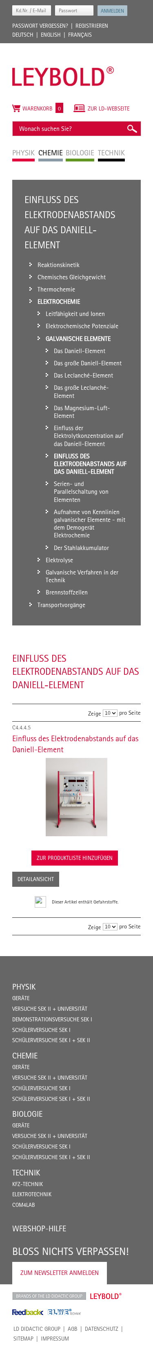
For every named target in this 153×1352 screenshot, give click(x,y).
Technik (26, 1172)
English (51, 34)
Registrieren (91, 25)
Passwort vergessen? (40, 25)
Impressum (55, 1338)
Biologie (27, 1114)
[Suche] (131, 128)
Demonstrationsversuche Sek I (52, 1019)
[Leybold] (63, 47)
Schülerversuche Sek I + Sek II (51, 1040)
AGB (73, 1328)
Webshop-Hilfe (39, 1228)
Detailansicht (36, 879)
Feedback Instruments (28, 1312)
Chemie (25, 1055)
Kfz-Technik (27, 1184)
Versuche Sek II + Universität (49, 1008)
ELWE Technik (64, 1312)
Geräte (20, 998)
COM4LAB (23, 1205)
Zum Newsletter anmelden (59, 1273)
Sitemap (23, 1338)
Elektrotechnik (31, 1194)
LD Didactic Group (36, 1328)
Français (80, 34)
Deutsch (22, 34)
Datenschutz (101, 1328)
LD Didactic (49, 1296)
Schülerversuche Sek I (41, 1030)
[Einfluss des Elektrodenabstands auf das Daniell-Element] (76, 797)
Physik (23, 987)
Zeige (94, 713)
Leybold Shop (106, 1296)
